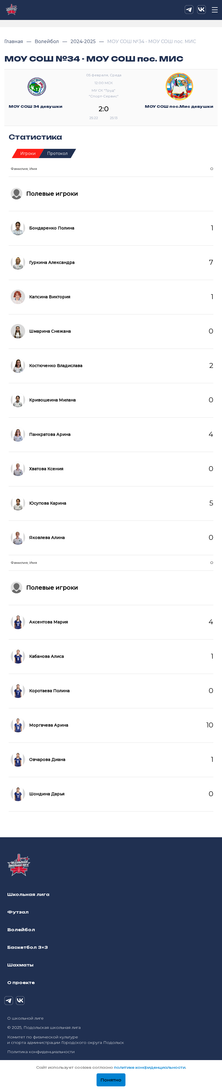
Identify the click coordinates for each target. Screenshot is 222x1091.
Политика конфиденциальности (41, 1051)
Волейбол (47, 41)
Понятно (111, 1080)
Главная (14, 41)
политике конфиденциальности (149, 1067)
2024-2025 (84, 41)
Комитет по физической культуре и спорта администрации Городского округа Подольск (65, 1039)
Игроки (28, 153)
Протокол (57, 153)
